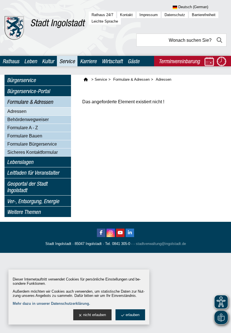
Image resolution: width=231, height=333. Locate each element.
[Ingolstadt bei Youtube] (120, 233)
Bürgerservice (21, 80)
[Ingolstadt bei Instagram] (110, 233)
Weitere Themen (24, 212)
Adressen (16, 111)
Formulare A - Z (22, 127)
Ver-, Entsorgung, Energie (33, 201)
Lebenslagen (20, 162)
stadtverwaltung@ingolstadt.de (161, 244)
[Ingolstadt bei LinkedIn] (130, 233)
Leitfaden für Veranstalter (33, 172)
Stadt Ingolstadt (58, 244)
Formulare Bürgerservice (32, 144)
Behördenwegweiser (28, 119)
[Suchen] (220, 40)
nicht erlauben (94, 315)
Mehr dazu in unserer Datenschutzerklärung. (51, 303)
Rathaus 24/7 (102, 15)
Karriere (88, 61)
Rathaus (11, 61)
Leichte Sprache (105, 21)
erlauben (132, 315)
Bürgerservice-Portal (28, 91)
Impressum (148, 15)
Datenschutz (175, 15)
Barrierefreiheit (204, 15)
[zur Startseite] (45, 28)
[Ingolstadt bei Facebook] (101, 233)
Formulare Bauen (24, 135)
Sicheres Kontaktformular (32, 152)
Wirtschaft (112, 61)
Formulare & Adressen (30, 101)
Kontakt (126, 15)
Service (67, 61)
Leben (30, 61)
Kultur (48, 61)
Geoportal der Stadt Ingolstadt (27, 186)
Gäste (133, 61)
